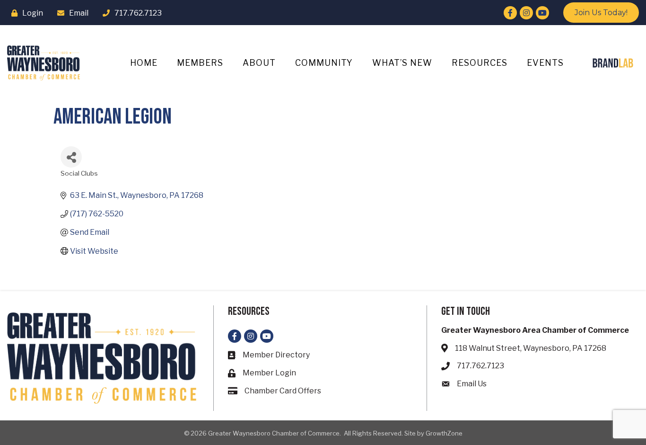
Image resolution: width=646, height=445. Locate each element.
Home (143, 63)
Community (324, 63)
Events (545, 63)
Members (200, 63)
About (259, 63)
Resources (479, 63)
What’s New (402, 63)
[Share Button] (71, 157)
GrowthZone (444, 433)
